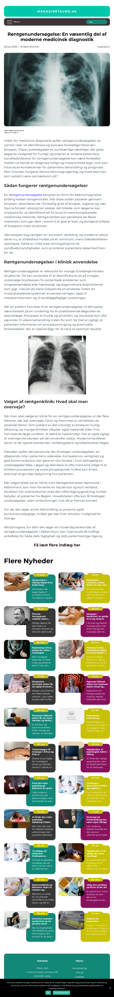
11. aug (40, 574)
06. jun (95, 608)
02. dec (41, 710)
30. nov (41, 744)
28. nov (95, 744)
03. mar (41, 642)
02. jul (41, 608)
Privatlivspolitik (61, 993)
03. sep (41, 913)
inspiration (103, 46)
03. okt (40, 845)
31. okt (41, 811)
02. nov (95, 778)
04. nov (41, 778)
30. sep (41, 879)
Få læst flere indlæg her (57, 545)
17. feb (41, 676)
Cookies (79, 976)
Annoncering (79, 968)
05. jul (95, 574)
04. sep (95, 879)
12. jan (95, 676)
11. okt (95, 811)
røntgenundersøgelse (25, 195)
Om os (79, 972)
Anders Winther (29, 46)
